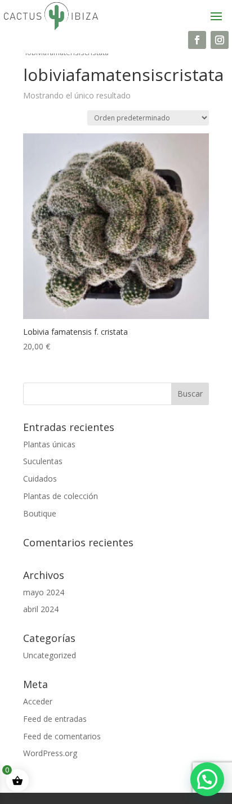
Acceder (37, 701)
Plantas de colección (60, 496)
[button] (207, 779)
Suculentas (43, 461)
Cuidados (40, 478)
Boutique (39, 513)
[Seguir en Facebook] (197, 40)
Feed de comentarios (62, 736)
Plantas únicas (49, 444)
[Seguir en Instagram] (220, 40)
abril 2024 (41, 609)
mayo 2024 (43, 592)
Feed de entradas (55, 718)
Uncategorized (49, 655)
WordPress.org (50, 753)
